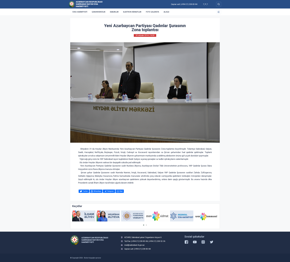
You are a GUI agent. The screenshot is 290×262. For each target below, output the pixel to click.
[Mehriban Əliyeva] (108, 215)
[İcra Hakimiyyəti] (71, 4)
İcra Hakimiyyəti (79, 12)
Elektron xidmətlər (132, 12)
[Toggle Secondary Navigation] (218, 11)
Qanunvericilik (98, 12)
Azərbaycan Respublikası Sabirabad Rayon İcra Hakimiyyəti (89, 4)
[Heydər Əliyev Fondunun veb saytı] (132, 215)
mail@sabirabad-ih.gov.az (134, 245)
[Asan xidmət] (157, 215)
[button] (143, 225)
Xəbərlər (114, 12)
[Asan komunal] (206, 215)
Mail (121, 191)
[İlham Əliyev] (83, 215)
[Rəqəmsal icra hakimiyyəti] (181, 215)
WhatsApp (97, 191)
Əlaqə (166, 12)
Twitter (85, 191)
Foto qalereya (152, 12)
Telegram (110, 191)
